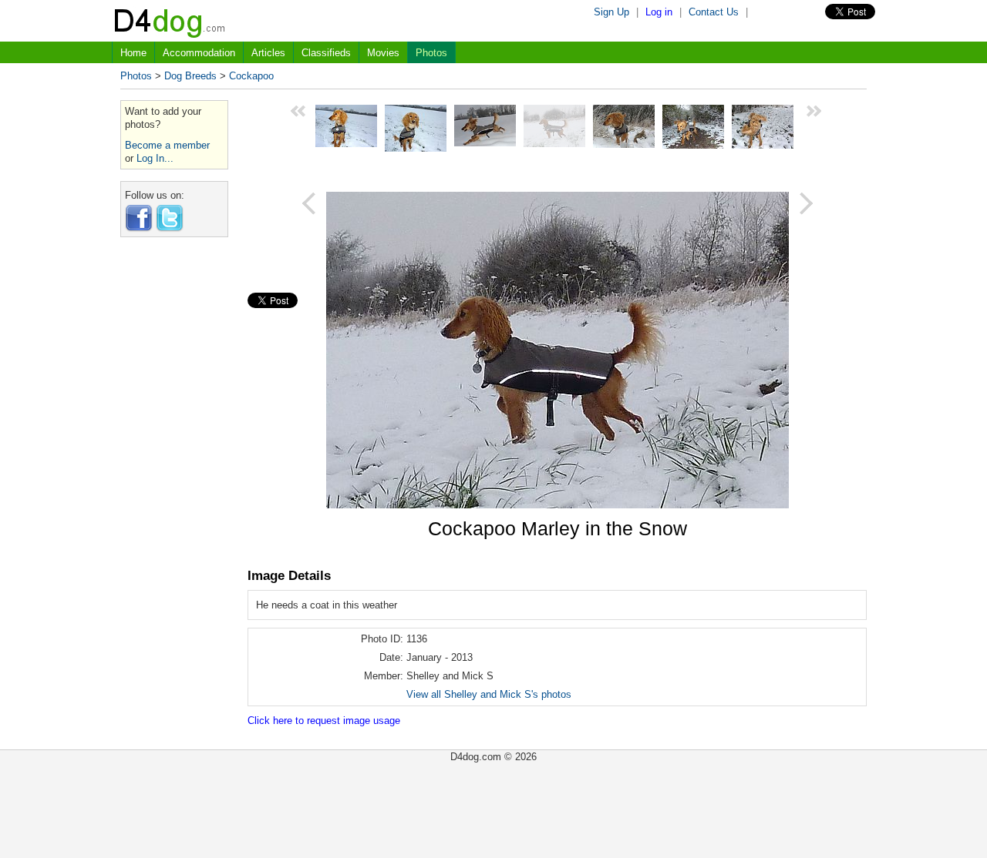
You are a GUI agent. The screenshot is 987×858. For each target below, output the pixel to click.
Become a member (167, 145)
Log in (658, 12)
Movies (383, 53)
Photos (431, 53)
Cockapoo (251, 76)
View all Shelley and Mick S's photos (488, 694)
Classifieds (326, 53)
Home (133, 53)
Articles (268, 53)
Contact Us (714, 12)
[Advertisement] (174, 480)
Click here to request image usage (324, 720)
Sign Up (611, 12)
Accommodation (199, 53)
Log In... (154, 158)
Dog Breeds (190, 76)
